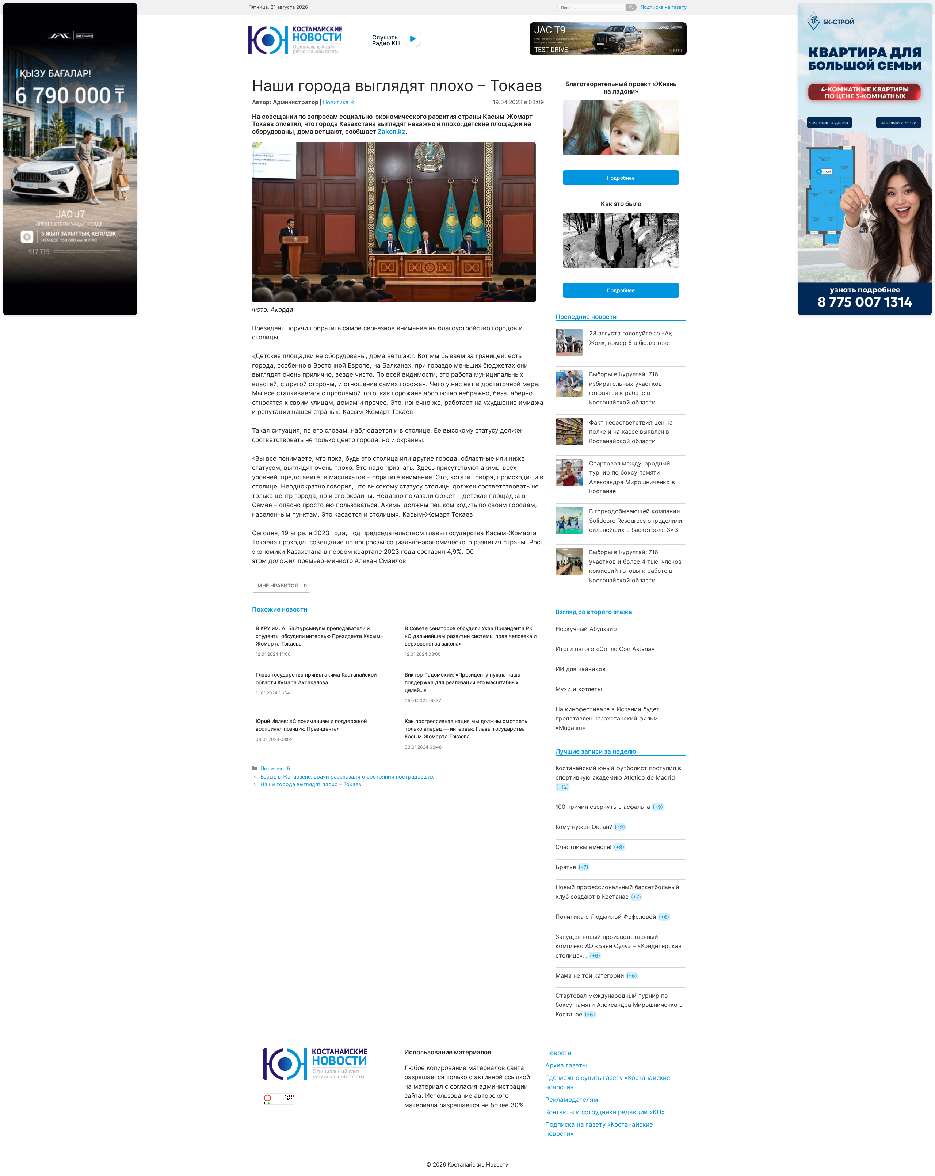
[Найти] (631, 7)
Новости (558, 1053)
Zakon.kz (391, 131)
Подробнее (621, 178)
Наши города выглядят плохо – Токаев (310, 784)
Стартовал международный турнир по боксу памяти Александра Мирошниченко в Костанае (619, 1005)
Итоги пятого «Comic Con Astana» (605, 648)
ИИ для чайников (581, 669)
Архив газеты (566, 1065)
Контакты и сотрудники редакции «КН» (605, 1112)
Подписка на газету (664, 7)
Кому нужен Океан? (584, 826)
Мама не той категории (590, 975)
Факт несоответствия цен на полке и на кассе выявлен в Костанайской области (631, 432)
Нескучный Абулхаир (586, 628)
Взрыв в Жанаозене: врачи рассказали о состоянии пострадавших (347, 776)
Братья (566, 867)
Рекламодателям (571, 1099)
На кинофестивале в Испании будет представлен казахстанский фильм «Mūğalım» (608, 718)
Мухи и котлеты (579, 689)
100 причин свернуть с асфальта (603, 806)
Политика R (338, 102)
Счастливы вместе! (583, 846)
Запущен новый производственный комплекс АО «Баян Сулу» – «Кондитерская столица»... (619, 946)
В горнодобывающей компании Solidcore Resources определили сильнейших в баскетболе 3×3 (635, 520)
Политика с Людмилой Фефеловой (606, 916)
